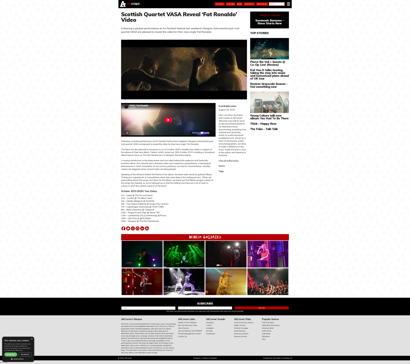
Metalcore (266, 336)
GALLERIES (249, 4)
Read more (19, 350)
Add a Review (183, 328)
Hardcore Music (268, 328)
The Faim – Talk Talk (264, 129)
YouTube (209, 331)
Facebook (210, 322)
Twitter (209, 325)
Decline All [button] (25, 354)
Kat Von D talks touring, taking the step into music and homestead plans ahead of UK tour (269, 74)
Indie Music (266, 334)
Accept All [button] (11, 354)
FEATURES (220, 4)
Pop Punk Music (268, 322)
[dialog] (18, 349)
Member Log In (4, 362)
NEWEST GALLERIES (205, 237)
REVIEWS (231, 4)
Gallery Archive (240, 325)
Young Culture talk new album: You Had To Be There (269, 117)
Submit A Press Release (187, 322)
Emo (263, 339)
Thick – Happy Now (263, 123)
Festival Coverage (241, 328)
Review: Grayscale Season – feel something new (269, 85)
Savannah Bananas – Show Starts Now (269, 22)
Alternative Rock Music (271, 325)
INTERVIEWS (262, 4)
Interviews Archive (241, 334)
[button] (18, 359)
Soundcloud (210, 334)
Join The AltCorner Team (187, 325)
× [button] (32, 339)
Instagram (210, 328)
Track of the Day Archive (243, 322)
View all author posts (229, 160)
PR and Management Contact (189, 334)
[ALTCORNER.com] (123, 6)
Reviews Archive (240, 336)
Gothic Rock (266, 331)
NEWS (239, 4)
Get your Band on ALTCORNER (190, 331)
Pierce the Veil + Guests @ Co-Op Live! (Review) (267, 63)
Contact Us (182, 336)
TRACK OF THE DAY (269, 15)
